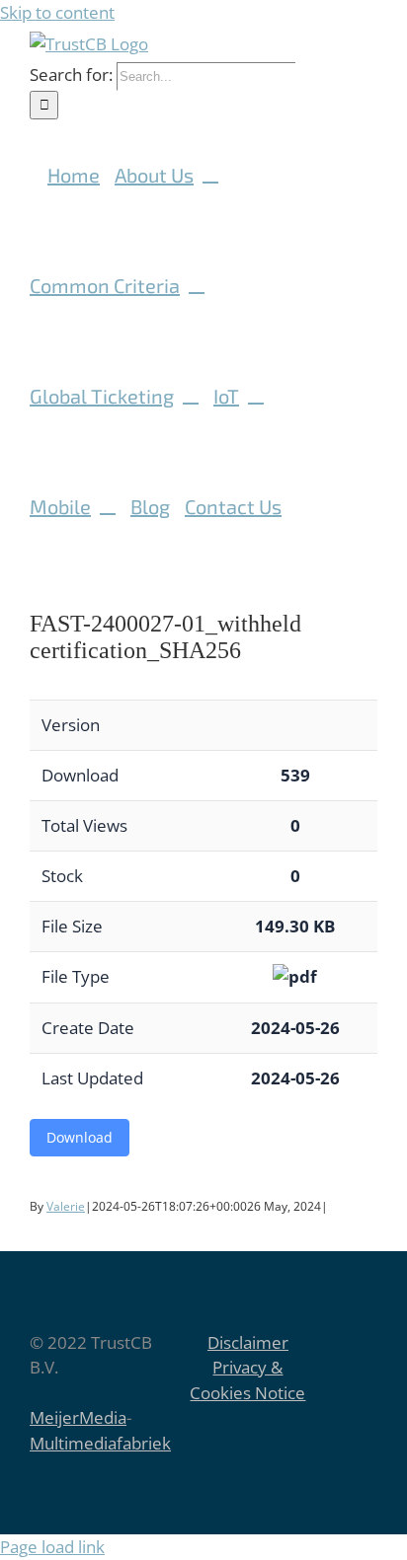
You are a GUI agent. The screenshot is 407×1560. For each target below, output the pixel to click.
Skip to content (57, 12)
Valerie (65, 1206)
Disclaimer (247, 1342)
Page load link (52, 1546)
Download (79, 1137)
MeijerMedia (78, 1417)
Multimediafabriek (100, 1443)
